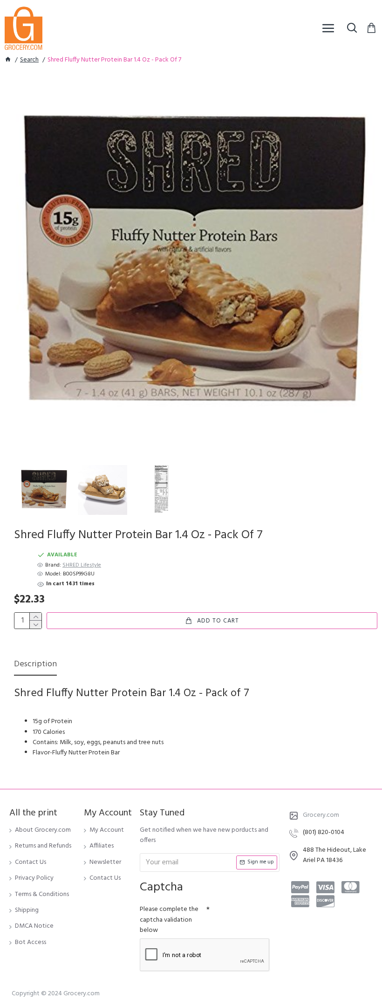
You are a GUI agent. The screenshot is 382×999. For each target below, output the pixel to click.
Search (29, 60)
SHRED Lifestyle (81, 565)
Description (35, 665)
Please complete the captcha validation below (169, 920)
